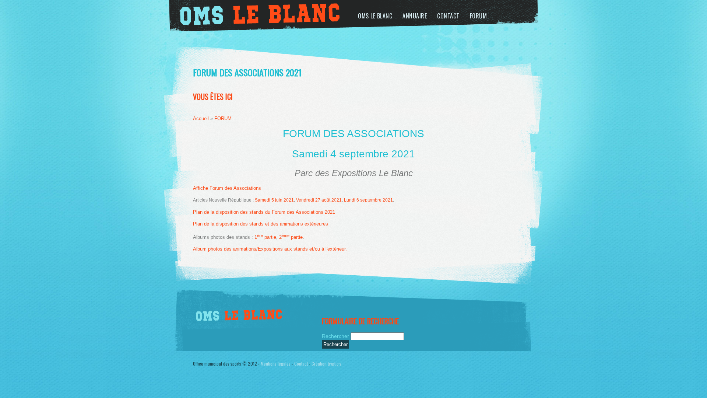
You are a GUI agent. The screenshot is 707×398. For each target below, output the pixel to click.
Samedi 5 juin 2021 (274, 200)
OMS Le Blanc (375, 15)
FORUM (478, 15)
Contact (448, 15)
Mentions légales (276, 363)
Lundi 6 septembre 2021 (368, 200)
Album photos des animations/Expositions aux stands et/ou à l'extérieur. (270, 249)
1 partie (265, 237)
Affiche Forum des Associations (227, 188)
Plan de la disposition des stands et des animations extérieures (260, 224)
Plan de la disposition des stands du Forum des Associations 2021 (264, 212)
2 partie (291, 237)
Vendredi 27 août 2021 (319, 200)
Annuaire (414, 15)
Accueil (201, 118)
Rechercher (336, 336)
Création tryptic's (326, 363)
